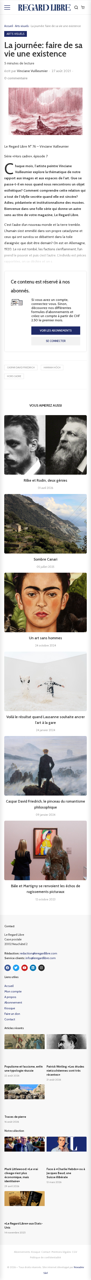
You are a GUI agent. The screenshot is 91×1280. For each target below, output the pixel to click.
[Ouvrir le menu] (7, 7)
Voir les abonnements (56, 330)
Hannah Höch (52, 367)
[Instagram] (41, 968)
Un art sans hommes (45, 638)
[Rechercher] (76, 7)
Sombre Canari (45, 559)
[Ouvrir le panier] (82, 7)
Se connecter (56, 341)
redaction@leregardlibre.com (38, 953)
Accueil (8, 26)
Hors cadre (14, 376)
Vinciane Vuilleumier (32, 71)
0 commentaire (16, 78)
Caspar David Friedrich (21, 367)
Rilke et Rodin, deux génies (45, 480)
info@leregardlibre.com (41, 958)
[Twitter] (16, 968)
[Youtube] (24, 968)
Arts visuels (22, 26)
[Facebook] (7, 968)
